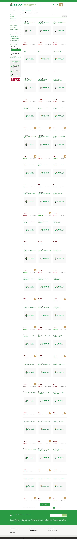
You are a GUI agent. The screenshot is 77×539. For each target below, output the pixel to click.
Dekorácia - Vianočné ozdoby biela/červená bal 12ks (43, 450)
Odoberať (64, 515)
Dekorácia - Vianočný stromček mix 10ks (44, 422)
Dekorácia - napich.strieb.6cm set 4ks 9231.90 (29, 336)
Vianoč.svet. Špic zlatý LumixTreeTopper (57, 251)
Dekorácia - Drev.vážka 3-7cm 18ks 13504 (29, 108)
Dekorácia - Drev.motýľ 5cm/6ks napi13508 (29, 137)
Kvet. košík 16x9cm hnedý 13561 (29, 449)
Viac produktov (44, 504)
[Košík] (61, 4)
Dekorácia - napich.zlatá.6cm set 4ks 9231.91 (29, 308)
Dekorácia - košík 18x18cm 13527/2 (43, 165)
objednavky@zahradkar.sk (18, 0)
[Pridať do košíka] (35, 128)
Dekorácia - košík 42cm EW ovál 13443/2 (29, 194)
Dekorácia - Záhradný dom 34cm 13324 (29, 51)
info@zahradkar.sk (34, 530)
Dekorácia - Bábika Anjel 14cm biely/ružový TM (44, 393)
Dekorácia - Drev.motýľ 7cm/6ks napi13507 (59, 108)
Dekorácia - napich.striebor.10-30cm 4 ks (29, 222)
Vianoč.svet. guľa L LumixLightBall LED (57, 308)
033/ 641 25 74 (26, 0)
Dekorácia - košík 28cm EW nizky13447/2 (43, 222)
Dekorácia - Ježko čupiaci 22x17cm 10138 (58, 450)
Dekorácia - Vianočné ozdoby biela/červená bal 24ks (28, 478)
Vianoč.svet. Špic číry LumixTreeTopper (57, 222)
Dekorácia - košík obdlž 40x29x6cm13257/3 (27, 80)
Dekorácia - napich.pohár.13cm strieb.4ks (59, 165)
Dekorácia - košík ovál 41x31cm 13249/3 (44, 51)
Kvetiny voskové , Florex (28, 10)
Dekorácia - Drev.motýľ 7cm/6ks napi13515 (59, 137)
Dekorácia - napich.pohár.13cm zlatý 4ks (29, 165)
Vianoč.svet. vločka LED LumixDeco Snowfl (57, 336)
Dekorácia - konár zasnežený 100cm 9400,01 (58, 393)
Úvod (12, 0)
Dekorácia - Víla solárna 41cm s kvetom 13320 (29, 23)
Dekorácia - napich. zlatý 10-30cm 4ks (44, 194)
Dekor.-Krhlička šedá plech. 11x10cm (28, 365)
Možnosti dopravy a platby (52, 530)
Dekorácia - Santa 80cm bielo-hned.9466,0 (58, 422)
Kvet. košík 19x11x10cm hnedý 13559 (29, 422)
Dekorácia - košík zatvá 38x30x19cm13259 (42, 80)
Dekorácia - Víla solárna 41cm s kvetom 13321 (44, 23)
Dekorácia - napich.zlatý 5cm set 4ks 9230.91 (29, 251)
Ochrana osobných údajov (52, 532)
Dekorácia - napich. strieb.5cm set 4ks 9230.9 (29, 279)
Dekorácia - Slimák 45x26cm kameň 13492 (43, 308)
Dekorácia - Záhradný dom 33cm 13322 (59, 23)
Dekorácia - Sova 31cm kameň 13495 (44, 365)
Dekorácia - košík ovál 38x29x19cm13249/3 (57, 51)
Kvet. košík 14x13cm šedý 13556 (29, 392)
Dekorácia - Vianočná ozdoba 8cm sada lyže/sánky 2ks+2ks (59, 478)
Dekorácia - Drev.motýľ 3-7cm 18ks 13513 (44, 137)
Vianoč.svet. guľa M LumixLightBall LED (57, 279)
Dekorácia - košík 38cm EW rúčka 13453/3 (44, 251)
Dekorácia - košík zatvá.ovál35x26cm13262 (57, 80)
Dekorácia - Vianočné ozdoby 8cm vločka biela (44, 478)
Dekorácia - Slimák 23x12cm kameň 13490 (43, 279)
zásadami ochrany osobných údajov (40, 519)
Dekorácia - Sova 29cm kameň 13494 (44, 336)
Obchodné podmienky (51, 528)
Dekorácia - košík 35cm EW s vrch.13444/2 (58, 194)
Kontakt (66, 0)
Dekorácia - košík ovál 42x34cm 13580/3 (59, 365)
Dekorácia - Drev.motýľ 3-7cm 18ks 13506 (44, 108)
